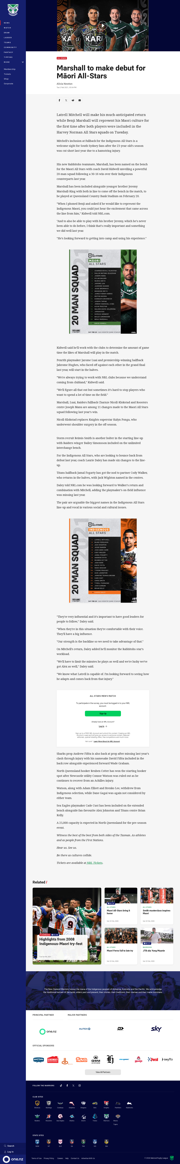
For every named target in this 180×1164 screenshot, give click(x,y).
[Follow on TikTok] (61, 1085)
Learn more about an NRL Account (107, 741)
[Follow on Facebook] (67, 1085)
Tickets (7, 74)
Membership (9, 69)
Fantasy (8, 52)
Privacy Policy (49, 1158)
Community (10, 47)
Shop (6, 79)
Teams (7, 42)
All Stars (62, 58)
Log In (10, 1151)
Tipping (8, 57)
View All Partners (103, 1072)
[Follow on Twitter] (73, 1085)
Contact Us (75, 1158)
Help (67, 1158)
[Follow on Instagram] (79, 1085)
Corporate (8, 83)
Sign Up (103, 713)
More (7, 62)
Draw (7, 33)
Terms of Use (36, 1158)
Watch (7, 28)
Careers (60, 1158)
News (7, 23)
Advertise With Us (88, 1158)
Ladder (8, 37)
